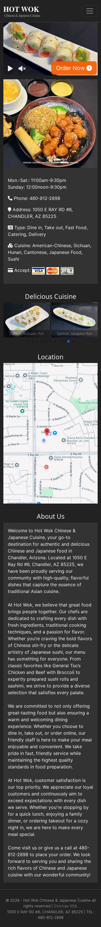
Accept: (22, 270)
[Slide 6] (74, 162)
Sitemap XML (66, 906)
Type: (19, 227)
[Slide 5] (64, 162)
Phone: (20, 198)
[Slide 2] (36, 162)
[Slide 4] (55, 162)
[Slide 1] (27, 162)
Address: (21, 209)
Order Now (71, 68)
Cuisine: (22, 245)
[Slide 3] (46, 162)
